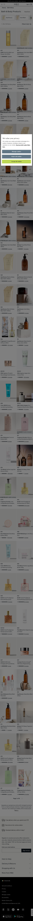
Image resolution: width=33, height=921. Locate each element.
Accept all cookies (16, 161)
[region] (16, 150)
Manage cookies (16, 151)
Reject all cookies (16, 156)
